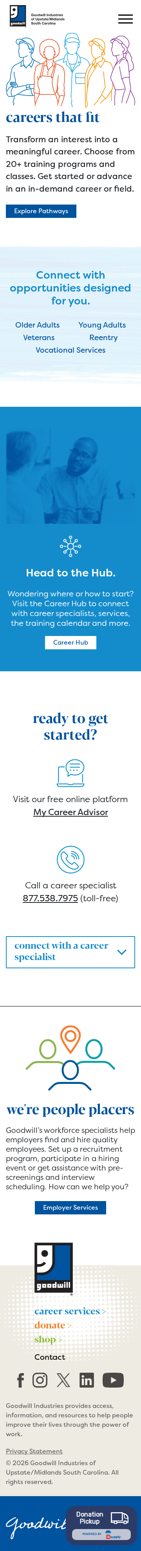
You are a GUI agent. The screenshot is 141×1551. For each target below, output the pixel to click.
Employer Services (70, 1207)
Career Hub (70, 642)
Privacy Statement (34, 1451)
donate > (53, 1324)
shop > (48, 1338)
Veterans (39, 337)
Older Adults (37, 325)
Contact (49, 1357)
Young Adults (102, 325)
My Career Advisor (70, 812)
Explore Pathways (41, 211)
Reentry (103, 337)
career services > (70, 1310)
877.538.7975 (50, 898)
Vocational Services (71, 350)
